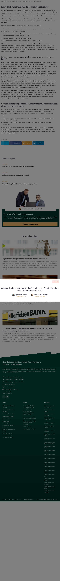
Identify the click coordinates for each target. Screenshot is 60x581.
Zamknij (56, 281)
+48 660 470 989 (39, 297)
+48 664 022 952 (21, 297)
